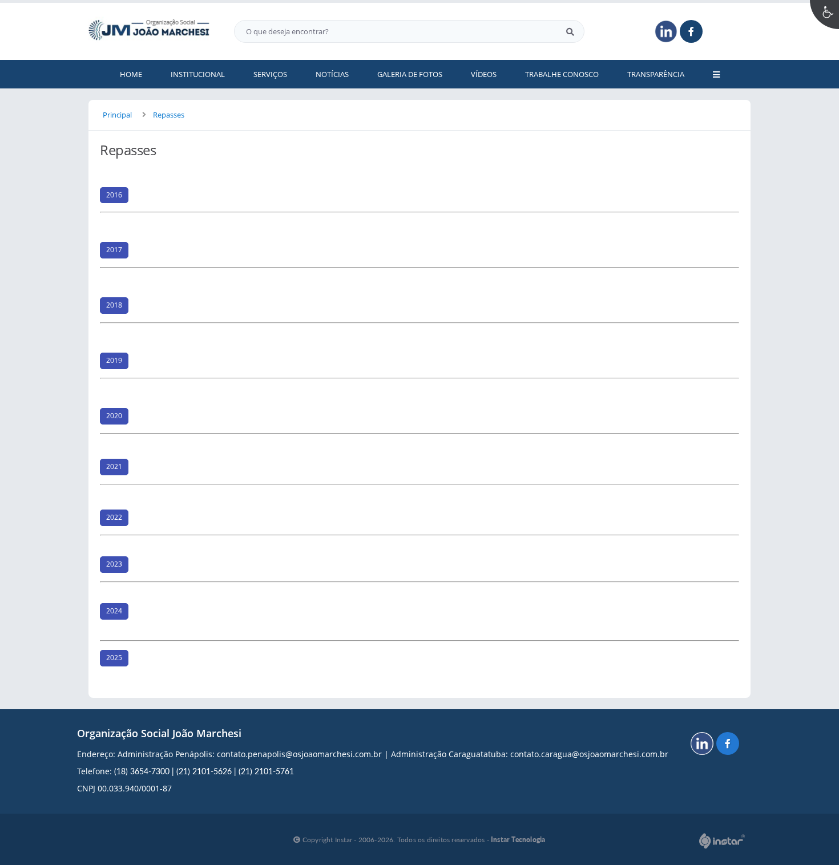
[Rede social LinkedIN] (703, 745)
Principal (117, 115)
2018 (114, 305)
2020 (114, 416)
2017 (114, 249)
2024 (114, 611)
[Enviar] (570, 31)
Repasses (168, 115)
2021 (114, 466)
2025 (114, 657)
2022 (114, 517)
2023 (114, 564)
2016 (114, 195)
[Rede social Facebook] (729, 745)
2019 (114, 360)
